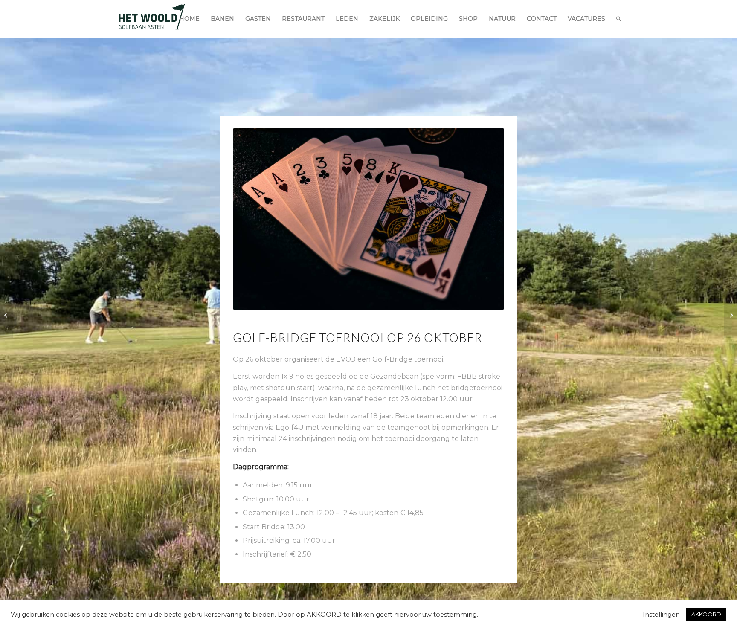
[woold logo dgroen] (151, 19)
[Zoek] (619, 19)
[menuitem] (189, 19)
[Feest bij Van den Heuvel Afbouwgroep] (6, 314)
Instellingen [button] (661, 614)
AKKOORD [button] (706, 614)
